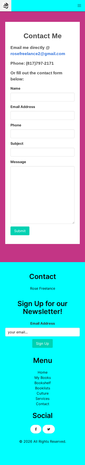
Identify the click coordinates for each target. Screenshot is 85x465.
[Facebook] (35, 429)
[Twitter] (48, 429)
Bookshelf (42, 383)
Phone (15, 125)
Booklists (42, 388)
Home (43, 372)
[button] (79, 5)
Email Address (22, 106)
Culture (43, 393)
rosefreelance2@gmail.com (37, 53)
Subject (16, 143)
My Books (42, 377)
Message (18, 162)
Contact (42, 404)
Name (15, 88)
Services (42, 398)
